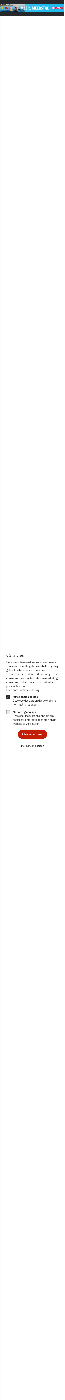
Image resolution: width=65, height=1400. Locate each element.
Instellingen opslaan (32, 745)
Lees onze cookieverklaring (22, 690)
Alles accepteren (32, 734)
